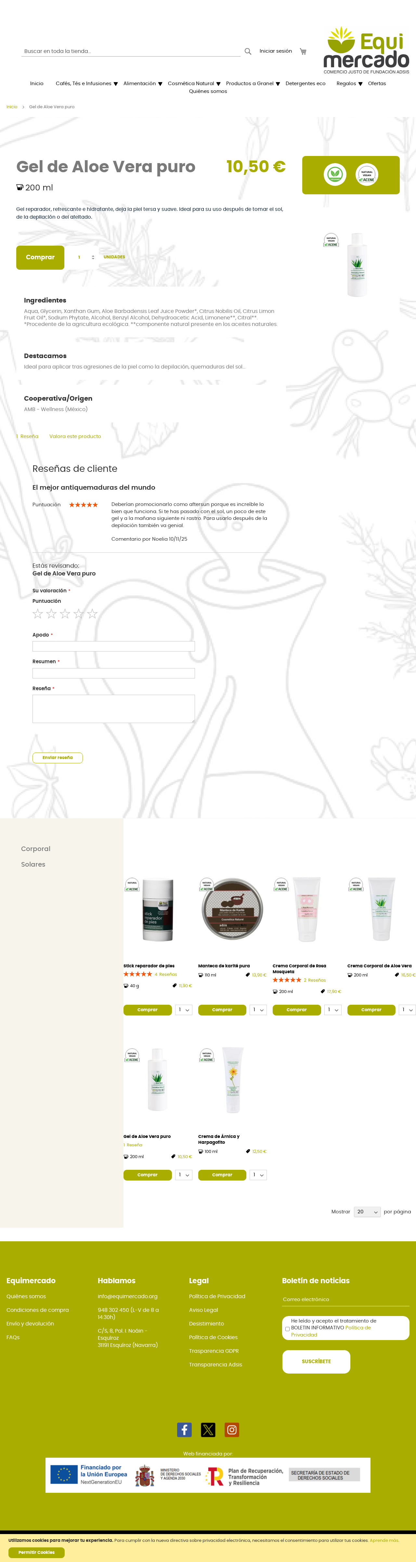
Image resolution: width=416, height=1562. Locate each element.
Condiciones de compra (37, 1310)
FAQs (13, 1337)
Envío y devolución (30, 1323)
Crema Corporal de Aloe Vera (379, 966)
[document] (208, 1548)
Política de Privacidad (217, 1296)
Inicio (11, 107)
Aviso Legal (203, 1310)
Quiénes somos (26, 1296)
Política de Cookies (213, 1337)
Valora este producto (75, 436)
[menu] (208, 88)
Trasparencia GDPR (214, 1351)
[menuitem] (37, 84)
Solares (33, 864)
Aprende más (384, 1541)
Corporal (35, 849)
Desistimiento (206, 1323)
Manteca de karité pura (224, 966)
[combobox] (130, 51)
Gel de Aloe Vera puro (147, 1137)
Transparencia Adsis (215, 1364)
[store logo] (366, 49)
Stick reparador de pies (149, 966)
